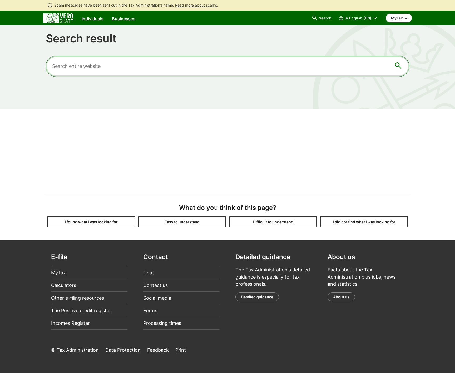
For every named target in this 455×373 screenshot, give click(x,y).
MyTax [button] (397, 18)
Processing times (162, 323)
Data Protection (123, 350)
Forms (150, 310)
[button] (91, 221)
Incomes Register (70, 323)
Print (180, 350)
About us (341, 297)
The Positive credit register (81, 310)
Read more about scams (196, 5)
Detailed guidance (257, 297)
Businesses (123, 18)
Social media (157, 298)
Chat (148, 272)
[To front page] (58, 18)
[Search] (398, 66)
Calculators (63, 285)
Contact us (155, 285)
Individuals (92, 18)
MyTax (58, 272)
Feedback (158, 350)
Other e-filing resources (77, 298)
